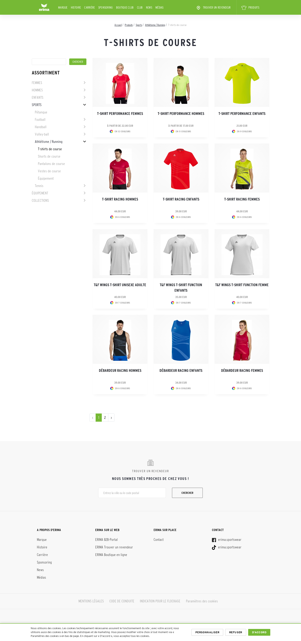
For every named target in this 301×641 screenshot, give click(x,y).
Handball (40, 127)
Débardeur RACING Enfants (181, 371)
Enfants (37, 97)
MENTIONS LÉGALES (91, 601)
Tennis (39, 186)
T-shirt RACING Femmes (242, 199)
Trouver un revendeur (217, 7)
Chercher (187, 492)
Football (40, 120)
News (149, 7)
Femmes (37, 83)
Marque (63, 7)
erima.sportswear (229, 540)
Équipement (46, 178)
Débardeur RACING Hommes (120, 371)
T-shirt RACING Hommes (120, 199)
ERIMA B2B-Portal (106, 540)
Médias (159, 7)
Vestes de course (49, 171)
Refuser (235, 632)
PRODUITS (253, 7)
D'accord (259, 632)
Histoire (76, 7)
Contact (159, 540)
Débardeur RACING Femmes (242, 371)
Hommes (37, 90)
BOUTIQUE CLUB (125, 7)
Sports (37, 105)
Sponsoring (105, 7)
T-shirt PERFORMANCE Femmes (120, 114)
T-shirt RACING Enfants (181, 199)
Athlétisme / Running (48, 142)
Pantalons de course (51, 164)
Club (140, 7)
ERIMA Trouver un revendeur (114, 547)
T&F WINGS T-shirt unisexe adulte (120, 285)
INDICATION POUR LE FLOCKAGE (160, 601)
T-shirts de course (50, 149)
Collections (40, 200)
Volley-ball (42, 134)
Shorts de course (49, 156)
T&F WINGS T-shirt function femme (242, 285)
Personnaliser (207, 632)
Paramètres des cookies (202, 601)
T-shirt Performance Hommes (181, 114)
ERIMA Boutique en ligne (111, 555)
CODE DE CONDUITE (121, 601)
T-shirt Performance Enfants (241, 114)
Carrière (89, 7)
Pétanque (41, 112)
